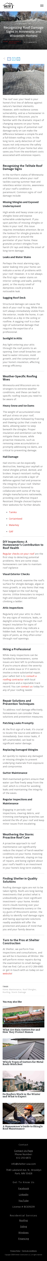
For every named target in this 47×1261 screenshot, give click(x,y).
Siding (23, 1226)
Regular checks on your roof (18, 553)
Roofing (12, 43)
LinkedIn (23, 1194)
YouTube (24, 1200)
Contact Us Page (23, 1150)
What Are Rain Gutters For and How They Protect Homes (23, 1021)
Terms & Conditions (29, 1251)
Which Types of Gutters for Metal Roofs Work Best (23, 1053)
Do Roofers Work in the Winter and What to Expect (23, 1085)
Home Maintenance (12, 41)
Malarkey (14, 525)
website (7, 973)
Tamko (13, 512)
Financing (23, 1238)
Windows (23, 1232)
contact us (27, 686)
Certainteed (15, 518)
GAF (11, 531)
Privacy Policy (15, 1251)
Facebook (23, 1188)
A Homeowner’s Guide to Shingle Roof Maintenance (23, 1117)
